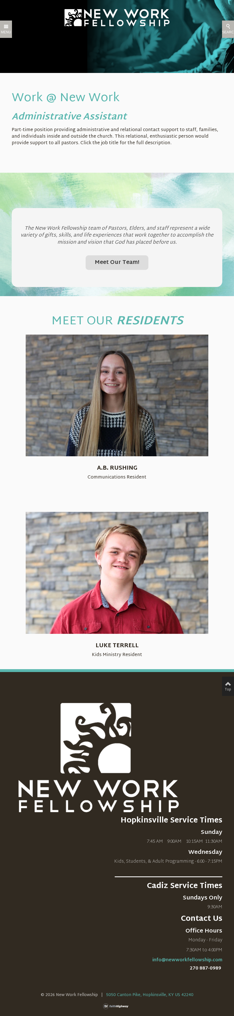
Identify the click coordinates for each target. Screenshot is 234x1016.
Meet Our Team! (117, 263)
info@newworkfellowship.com (187, 960)
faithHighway (117, 1006)
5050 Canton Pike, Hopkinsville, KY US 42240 (149, 995)
